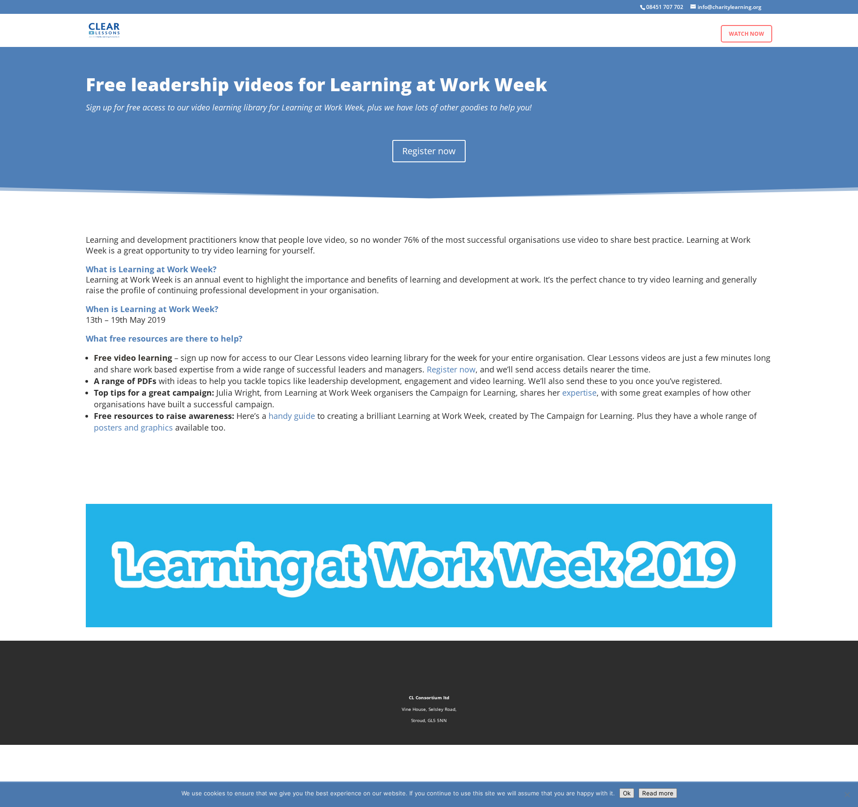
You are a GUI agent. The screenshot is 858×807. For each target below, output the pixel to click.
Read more (657, 793)
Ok (627, 793)
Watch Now (746, 34)
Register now (429, 151)
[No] (846, 794)
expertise (579, 392)
